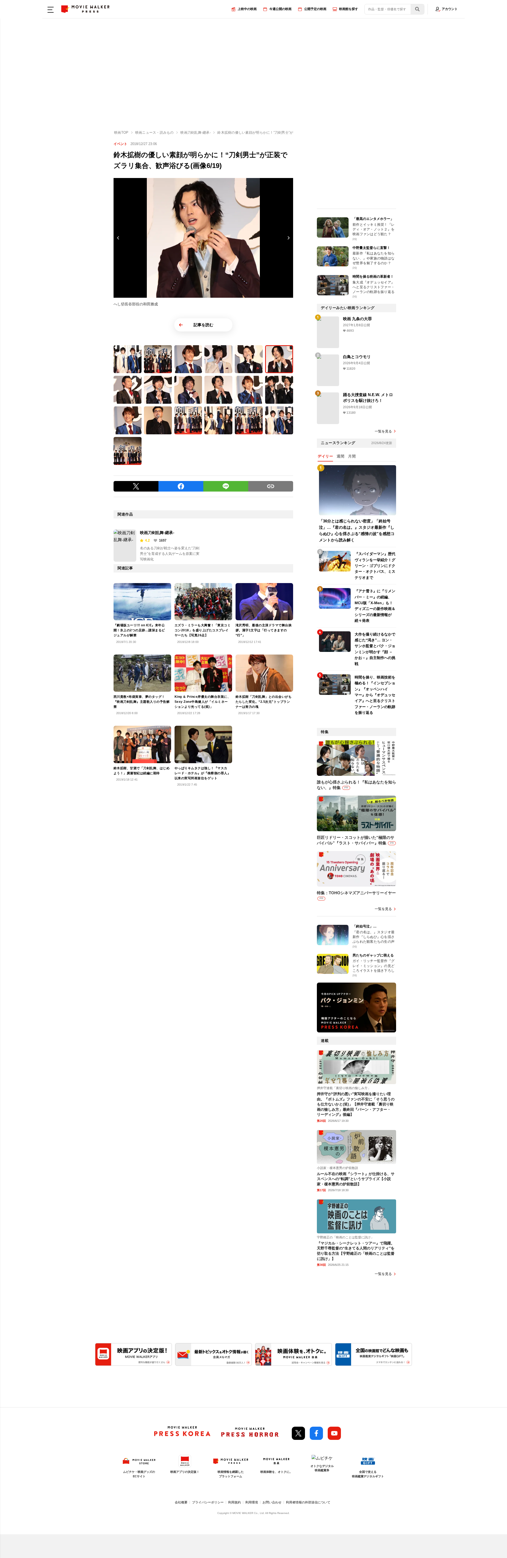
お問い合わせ (271, 1502)
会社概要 (181, 1502)
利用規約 (234, 1502)
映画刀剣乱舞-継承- (157, 532)
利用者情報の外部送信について (308, 1502)
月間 (352, 456)
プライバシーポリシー (208, 1502)
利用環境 (251, 1502)
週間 (340, 456)
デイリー (325, 456)
